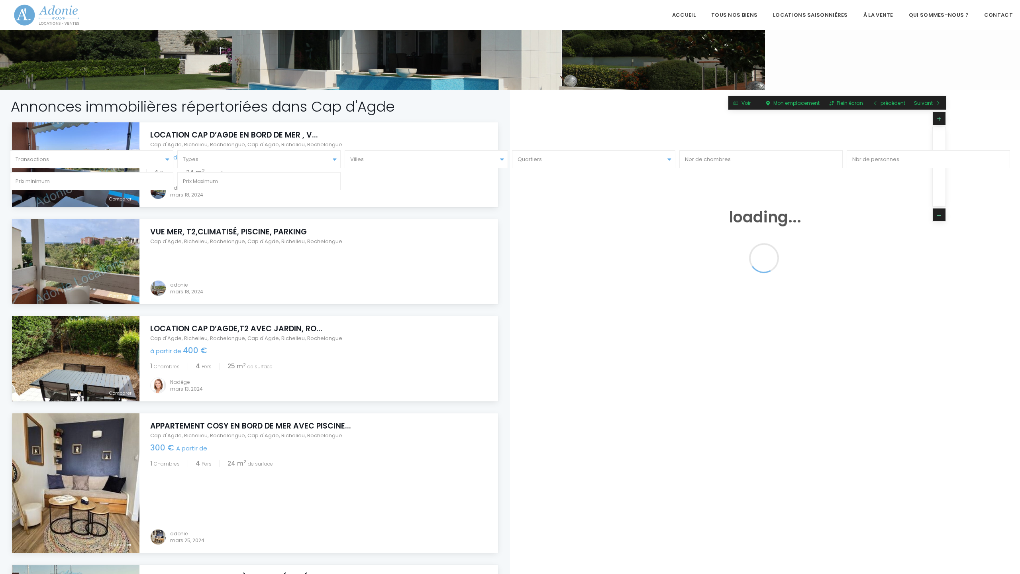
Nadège (180, 382)
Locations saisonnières (810, 15)
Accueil (684, 15)
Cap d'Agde (166, 144)
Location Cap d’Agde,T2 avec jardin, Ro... (236, 328)
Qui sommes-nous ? (939, 15)
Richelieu (196, 144)
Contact (998, 15)
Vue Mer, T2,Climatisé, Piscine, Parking (228, 231)
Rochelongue (227, 144)
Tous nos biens (734, 15)
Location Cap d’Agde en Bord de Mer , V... (234, 135)
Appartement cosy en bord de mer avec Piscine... (250, 426)
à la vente (878, 15)
